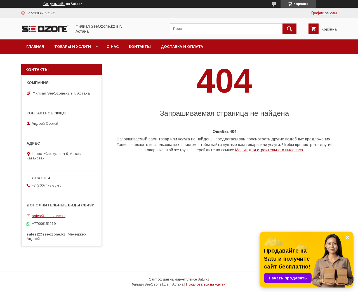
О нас (113, 46)
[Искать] (289, 28)
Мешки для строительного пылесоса (269, 150)
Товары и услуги (72, 46)
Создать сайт (54, 4)
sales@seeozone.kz (48, 216)
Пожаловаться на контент (206, 284)
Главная (35, 46)
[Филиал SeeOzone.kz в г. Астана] (45, 32)
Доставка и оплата (182, 46)
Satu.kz (203, 279)
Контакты (140, 46)
